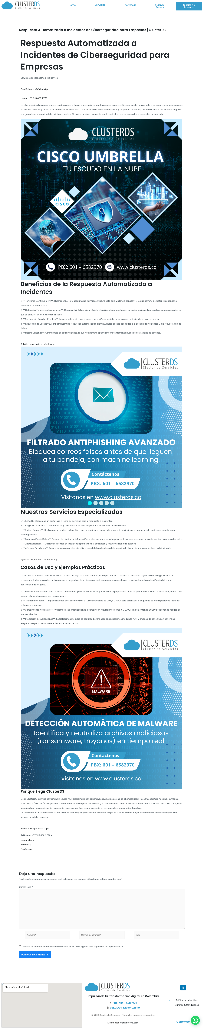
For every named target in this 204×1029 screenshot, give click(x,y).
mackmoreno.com (129, 1022)
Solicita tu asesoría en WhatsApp (38, 344)
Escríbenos (26, 849)
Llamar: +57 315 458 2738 (34, 98)
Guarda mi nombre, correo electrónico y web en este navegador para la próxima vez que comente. (73, 946)
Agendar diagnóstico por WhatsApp (39, 559)
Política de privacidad (186, 1000)
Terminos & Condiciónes (186, 1005)
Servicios (100, 4)
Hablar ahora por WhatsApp (35, 828)
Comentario (26, 887)
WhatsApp (26, 844)
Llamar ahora (27, 840)
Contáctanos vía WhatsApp (35, 89)
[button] (101, 4)
